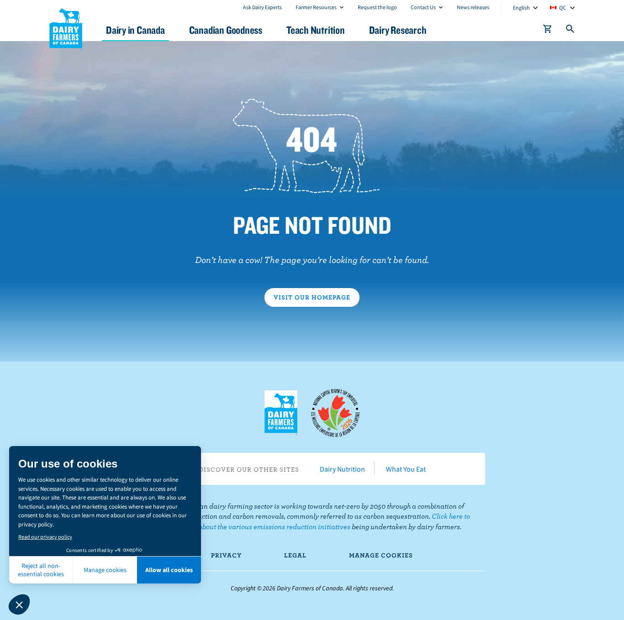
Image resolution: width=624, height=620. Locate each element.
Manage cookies (381, 555)
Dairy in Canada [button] (135, 30)
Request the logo (377, 7)
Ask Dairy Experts (262, 7)
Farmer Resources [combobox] (316, 7)
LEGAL (295, 555)
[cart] (548, 30)
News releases (473, 7)
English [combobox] (521, 7)
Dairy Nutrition (342, 468)
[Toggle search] (570, 30)
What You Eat (406, 468)
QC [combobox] (562, 7)
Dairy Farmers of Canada (65, 27)
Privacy (226, 555)
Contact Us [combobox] (423, 7)
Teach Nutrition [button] (315, 30)
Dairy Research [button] (398, 30)
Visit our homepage (312, 297)
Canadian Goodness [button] (225, 30)
